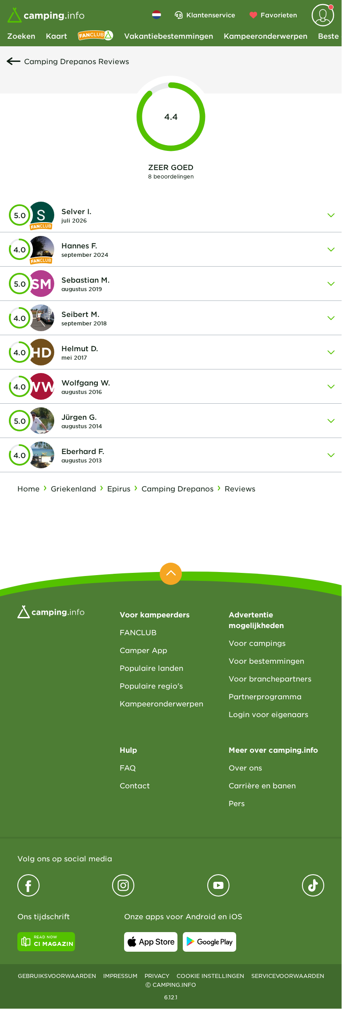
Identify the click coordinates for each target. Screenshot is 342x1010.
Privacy (157, 975)
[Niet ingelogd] (322, 15)
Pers (237, 803)
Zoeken (21, 35)
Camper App (143, 649)
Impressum (120, 975)
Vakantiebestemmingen (168, 35)
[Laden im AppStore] (150, 942)
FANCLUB (138, 632)
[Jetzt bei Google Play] (209, 942)
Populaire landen (151, 667)
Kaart (56, 35)
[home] (50, 610)
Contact (135, 785)
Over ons (245, 767)
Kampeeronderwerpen (265, 35)
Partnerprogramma (265, 696)
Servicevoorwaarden (287, 975)
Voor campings (257, 642)
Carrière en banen (262, 785)
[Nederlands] (156, 15)
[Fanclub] (95, 35)
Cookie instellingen (210, 975)
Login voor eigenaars (268, 714)
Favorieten (279, 15)
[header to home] (45, 15)
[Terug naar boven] (171, 574)
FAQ (128, 767)
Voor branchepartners (270, 678)
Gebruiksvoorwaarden (57, 975)
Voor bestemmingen (266, 660)
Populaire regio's (151, 685)
